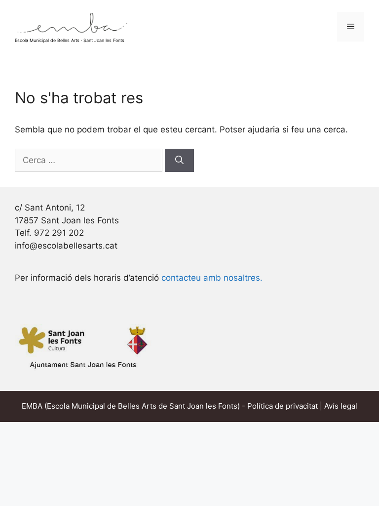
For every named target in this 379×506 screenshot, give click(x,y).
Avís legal (340, 406)
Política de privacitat (282, 406)
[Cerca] (179, 160)
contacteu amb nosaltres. (212, 278)
